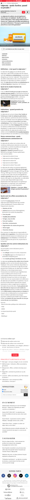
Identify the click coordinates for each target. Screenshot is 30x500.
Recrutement (23, 480)
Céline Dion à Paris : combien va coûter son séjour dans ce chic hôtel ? (13, 424)
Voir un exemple (24, 389)
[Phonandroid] (22, 498)
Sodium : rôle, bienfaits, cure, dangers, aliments (15, 345)
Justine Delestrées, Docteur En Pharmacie (8, 11)
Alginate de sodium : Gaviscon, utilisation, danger (15, 349)
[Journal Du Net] (22, 489)
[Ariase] (8, 498)
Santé (4, 389)
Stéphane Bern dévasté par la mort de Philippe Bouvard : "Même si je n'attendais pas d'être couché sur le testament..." (14, 407)
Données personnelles (7, 481)
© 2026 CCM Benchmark (22, 483)
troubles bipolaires (23, 132)
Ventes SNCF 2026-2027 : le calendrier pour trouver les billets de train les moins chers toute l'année (14, 414)
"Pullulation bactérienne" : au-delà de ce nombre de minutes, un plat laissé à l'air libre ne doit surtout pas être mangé (14, 461)
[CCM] (8, 489)
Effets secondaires (6, 62)
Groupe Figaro (13, 483)
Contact (14, 480)
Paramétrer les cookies (17, 481)
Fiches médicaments (13, 3)
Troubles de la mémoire (9, 216)
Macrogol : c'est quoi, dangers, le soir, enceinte (15, 362)
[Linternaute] (8, 492)
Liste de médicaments (7, 61)
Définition (4, 55)
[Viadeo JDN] (22, 495)
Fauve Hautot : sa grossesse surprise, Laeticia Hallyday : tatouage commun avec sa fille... (13, 419)
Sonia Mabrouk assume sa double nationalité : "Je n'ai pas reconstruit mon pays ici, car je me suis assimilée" (14, 430)
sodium (11, 72)
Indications (4, 59)
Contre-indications (6, 64)
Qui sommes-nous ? (8, 480)
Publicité (18, 480)
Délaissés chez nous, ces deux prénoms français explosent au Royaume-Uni (14, 455)
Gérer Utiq (25, 481)
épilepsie (17, 125)
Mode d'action (5, 57)
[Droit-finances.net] (22, 492)
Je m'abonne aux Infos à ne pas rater (15, 49)
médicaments (10, 201)
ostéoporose (4, 237)
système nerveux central (7, 93)
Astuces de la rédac (7, 391)
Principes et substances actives (13, 359)
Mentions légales (6, 483)
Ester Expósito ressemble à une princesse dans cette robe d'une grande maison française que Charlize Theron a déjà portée (14, 449)
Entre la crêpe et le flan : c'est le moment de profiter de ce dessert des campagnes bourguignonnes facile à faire (13, 443)
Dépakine (3, 150)
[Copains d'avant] (8, 495)
